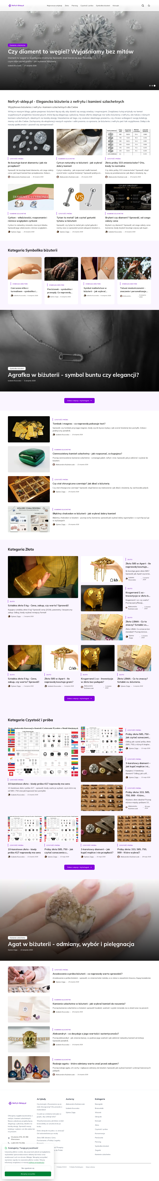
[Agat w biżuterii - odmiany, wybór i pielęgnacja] (79, 920)
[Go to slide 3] (155, 86)
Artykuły (41, 1099)
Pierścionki (99, 1138)
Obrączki (98, 1117)
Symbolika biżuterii (103, 6)
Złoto (67, 6)
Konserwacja (100, 1133)
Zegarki (98, 1150)
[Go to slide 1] (150, 85)
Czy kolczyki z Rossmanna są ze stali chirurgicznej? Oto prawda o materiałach (49, 1107)
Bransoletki (99, 1108)
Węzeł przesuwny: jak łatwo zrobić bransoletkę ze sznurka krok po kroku (50, 1124)
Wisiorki (98, 1112)
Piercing (75, 6)
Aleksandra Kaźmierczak (75, 1104)
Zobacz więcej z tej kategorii (78, 401)
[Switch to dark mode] (149, 5)
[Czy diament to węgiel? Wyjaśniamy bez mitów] (79, 48)
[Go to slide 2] (152, 85)
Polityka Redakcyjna (76, 1167)
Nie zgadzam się (28, 1168)
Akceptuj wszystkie (28, 1174)
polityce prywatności (36, 1162)
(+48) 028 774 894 (18, 1143)
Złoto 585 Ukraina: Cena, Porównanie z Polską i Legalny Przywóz (48, 1140)
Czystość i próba (87, 6)
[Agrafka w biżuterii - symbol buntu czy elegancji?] (79, 350)
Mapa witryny (90, 1167)
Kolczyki (116, 6)
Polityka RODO (62, 1167)
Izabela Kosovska (14, 66)
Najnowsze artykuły (54, 6)
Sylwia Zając (13, 950)
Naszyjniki (99, 1104)
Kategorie (100, 1099)
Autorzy (70, 1099)
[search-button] (143, 5)
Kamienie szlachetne (17, 45)
